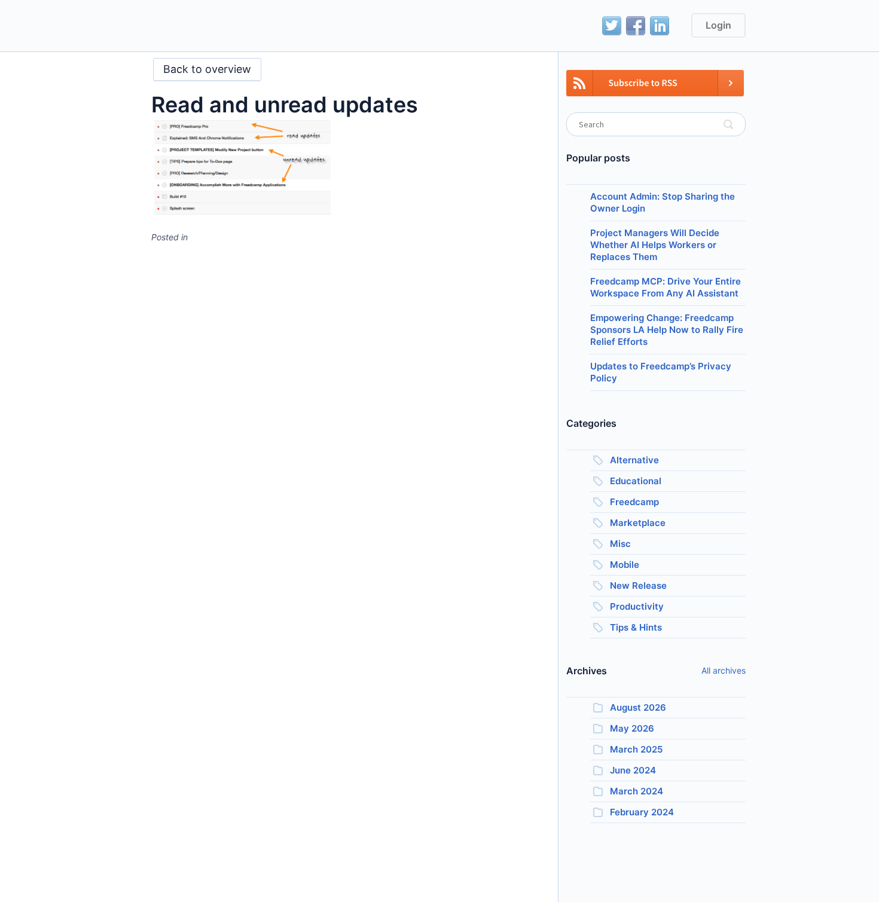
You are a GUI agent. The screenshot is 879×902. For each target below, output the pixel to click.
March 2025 (636, 749)
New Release (638, 585)
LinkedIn (659, 25)
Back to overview (207, 69)
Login (718, 25)
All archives (723, 670)
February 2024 (642, 812)
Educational (635, 481)
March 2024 (636, 791)
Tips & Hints (636, 627)
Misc (620, 543)
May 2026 (632, 728)
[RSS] (655, 90)
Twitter (611, 25)
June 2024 (633, 770)
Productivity (637, 606)
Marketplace (638, 522)
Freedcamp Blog (187, 27)
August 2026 (638, 707)
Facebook (635, 25)
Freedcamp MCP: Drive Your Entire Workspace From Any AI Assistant (665, 287)
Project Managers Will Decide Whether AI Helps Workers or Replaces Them (654, 244)
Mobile (624, 564)
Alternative (634, 460)
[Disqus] (345, 402)
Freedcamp (634, 501)
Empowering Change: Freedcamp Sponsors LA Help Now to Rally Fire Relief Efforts (666, 329)
